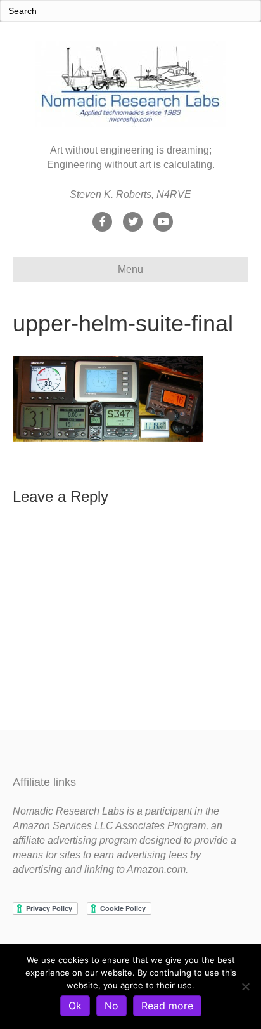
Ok (75, 1005)
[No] (245, 986)
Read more (167, 1005)
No (111, 1005)
